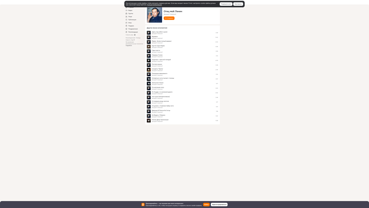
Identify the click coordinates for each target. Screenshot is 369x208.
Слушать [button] (170, 18)
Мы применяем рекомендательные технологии (134, 43)
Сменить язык (129, 35)
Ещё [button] (132, 40)
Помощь (138, 38)
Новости (128, 40)
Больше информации (154, 5)
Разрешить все (226, 4)
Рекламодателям (130, 38)
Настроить (238, 4)
